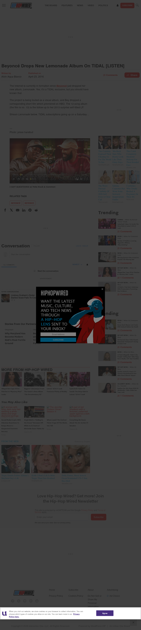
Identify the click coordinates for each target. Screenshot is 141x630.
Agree (104, 613)
